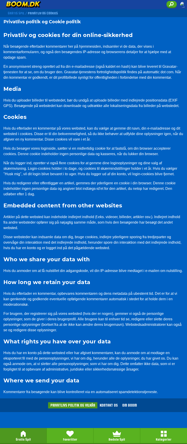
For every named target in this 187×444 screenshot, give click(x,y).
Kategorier (163, 439)
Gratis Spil (23, 439)
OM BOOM (129, 405)
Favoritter (70, 439)
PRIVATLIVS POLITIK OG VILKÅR (72, 405)
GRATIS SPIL (16, 13)
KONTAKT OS (109, 405)
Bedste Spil (117, 439)
